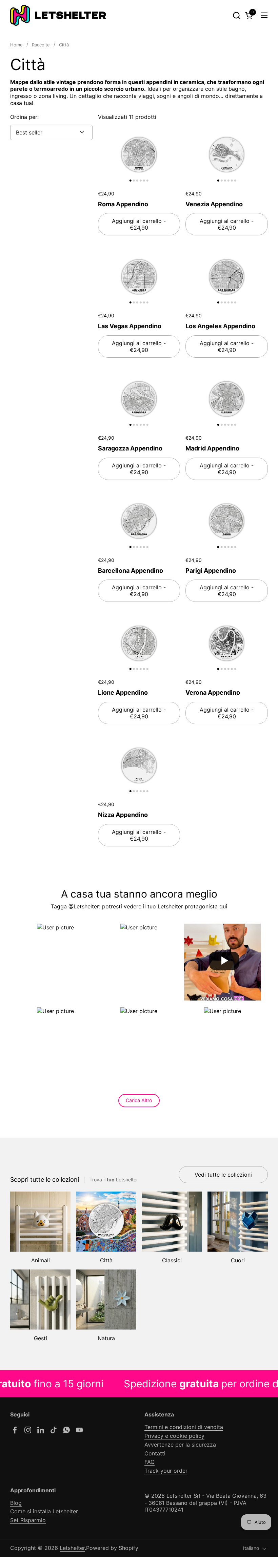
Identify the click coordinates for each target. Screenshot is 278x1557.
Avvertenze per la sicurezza (180, 1444)
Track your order (165, 1470)
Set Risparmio (28, 1520)
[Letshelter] (58, 15)
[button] (236, 15)
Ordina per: (24, 116)
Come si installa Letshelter (44, 1511)
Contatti (154, 1453)
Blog (16, 1502)
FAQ (149, 1461)
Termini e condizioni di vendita (183, 1427)
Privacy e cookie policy (174, 1435)
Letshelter (72, 1547)
